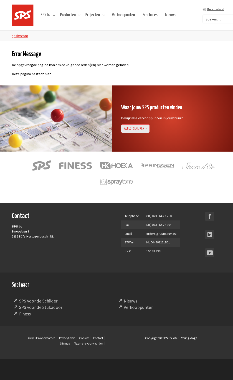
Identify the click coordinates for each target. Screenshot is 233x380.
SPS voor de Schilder (38, 301)
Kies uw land (215, 9)
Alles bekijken (134, 128)
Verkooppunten (139, 307)
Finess (25, 314)
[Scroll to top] (223, 370)
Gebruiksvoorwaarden (41, 338)
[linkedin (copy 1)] (209, 234)
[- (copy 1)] (209, 216)
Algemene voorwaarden (88, 343)
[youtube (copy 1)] (209, 252)
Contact (98, 338)
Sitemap (65, 343)
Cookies (84, 338)
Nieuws (130, 301)
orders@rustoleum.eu (161, 234)
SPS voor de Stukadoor (40, 307)
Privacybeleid (67, 338)
